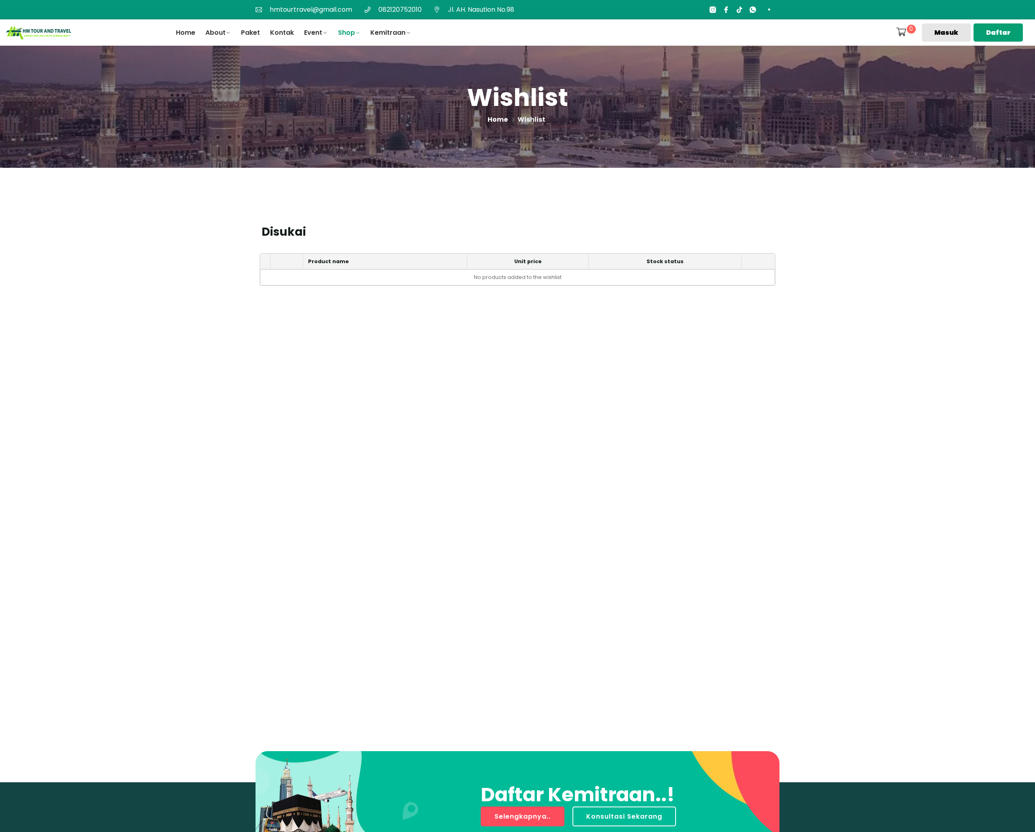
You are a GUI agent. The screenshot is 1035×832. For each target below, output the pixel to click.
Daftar (998, 32)
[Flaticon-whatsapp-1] (752, 9)
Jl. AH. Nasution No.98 (481, 9)
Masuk (946, 32)
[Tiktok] (739, 9)
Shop (346, 32)
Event (313, 32)
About (215, 32)
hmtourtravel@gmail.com (311, 9)
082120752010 (400, 9)
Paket (250, 32)
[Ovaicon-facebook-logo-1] (726, 9)
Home (185, 32)
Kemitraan (388, 32)
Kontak (282, 32)
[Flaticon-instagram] (712, 9)
